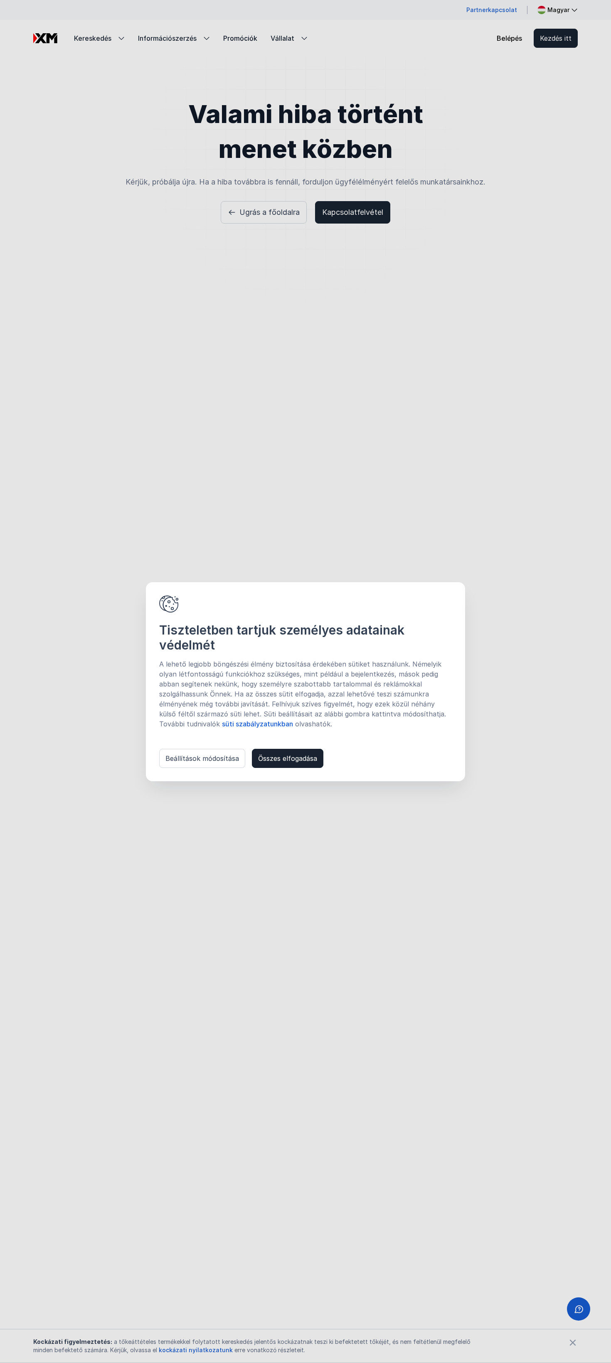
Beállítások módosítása (202, 758)
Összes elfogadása (287, 758)
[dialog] (305, 681)
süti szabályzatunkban (257, 724)
